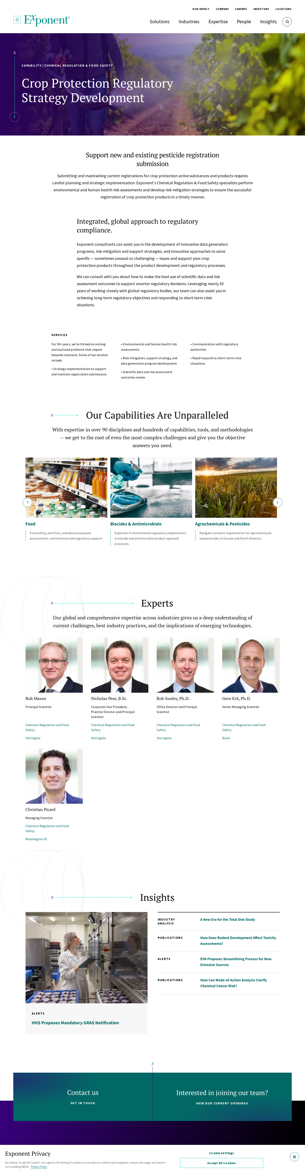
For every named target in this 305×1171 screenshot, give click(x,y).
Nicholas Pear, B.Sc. (109, 698)
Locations (284, 9)
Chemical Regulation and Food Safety (47, 727)
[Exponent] (47, 21)
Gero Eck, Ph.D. (236, 698)
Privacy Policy (39, 1167)
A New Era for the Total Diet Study (227, 919)
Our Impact (201, 9)
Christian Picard (40, 809)
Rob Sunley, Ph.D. (173, 698)
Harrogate (33, 738)
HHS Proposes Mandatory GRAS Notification (75, 1023)
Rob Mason (36, 698)
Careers (241, 9)
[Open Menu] (17, 19)
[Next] (277, 502)
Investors (261, 9)
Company (222, 9)
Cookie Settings (221, 1153)
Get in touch (83, 1103)
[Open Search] (287, 21)
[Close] (294, 1156)
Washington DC (37, 839)
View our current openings (222, 1103)
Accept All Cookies (221, 1163)
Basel (226, 738)
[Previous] (27, 502)
